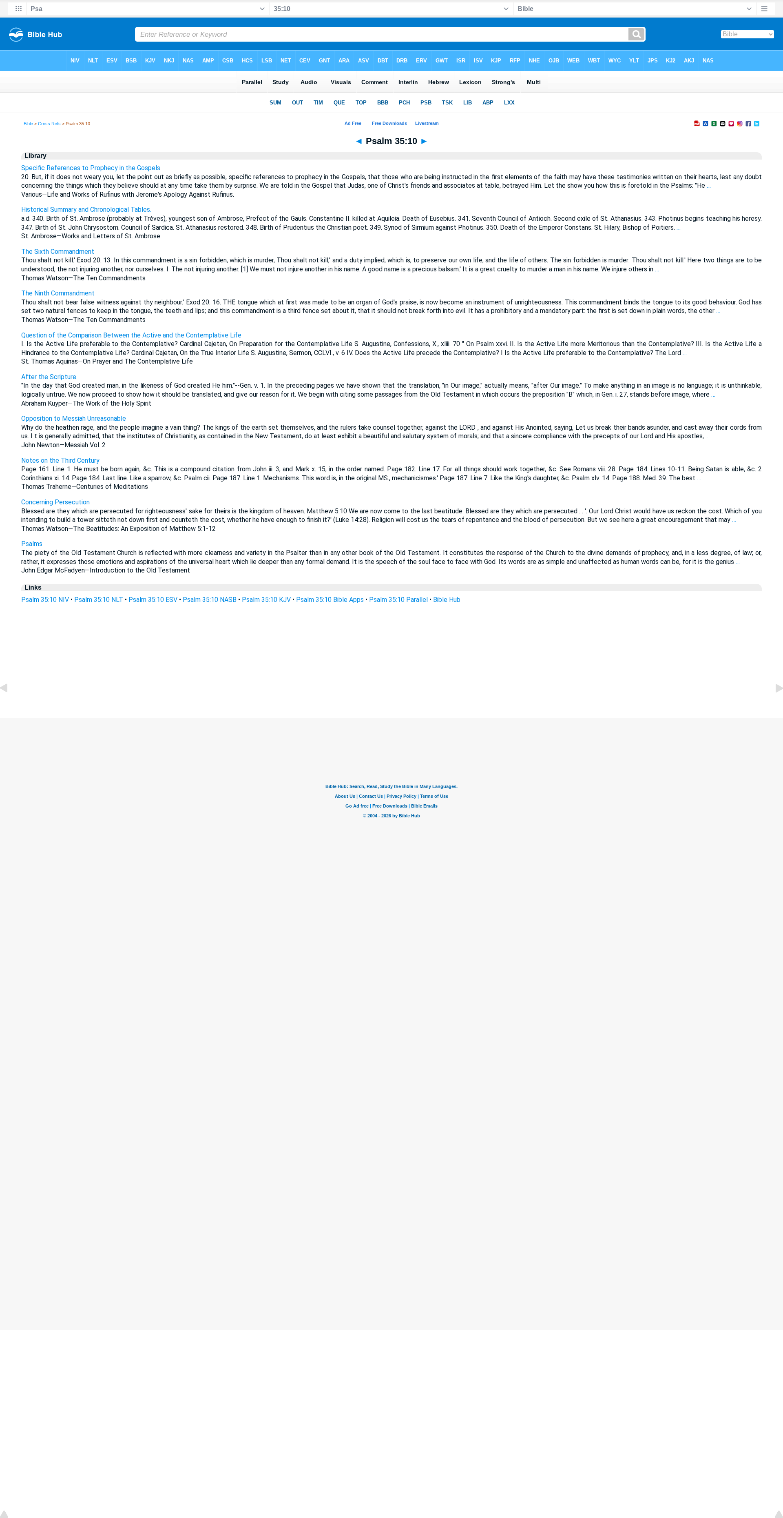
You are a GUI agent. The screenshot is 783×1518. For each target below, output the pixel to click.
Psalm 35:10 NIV (45, 600)
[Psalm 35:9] (10, 706)
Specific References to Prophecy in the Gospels (90, 168)
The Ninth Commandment (58, 293)
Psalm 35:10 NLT (98, 600)
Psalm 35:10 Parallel (398, 600)
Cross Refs (49, 123)
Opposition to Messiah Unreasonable (73, 418)
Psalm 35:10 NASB (210, 600)
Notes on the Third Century (60, 460)
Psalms (31, 544)
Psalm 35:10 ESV (152, 600)
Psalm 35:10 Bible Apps (330, 600)
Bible (28, 123)
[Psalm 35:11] (773, 706)
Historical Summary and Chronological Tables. (86, 209)
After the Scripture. (49, 377)
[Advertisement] (391, 668)
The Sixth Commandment (57, 251)
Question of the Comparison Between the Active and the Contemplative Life (131, 335)
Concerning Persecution (55, 502)
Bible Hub (446, 600)
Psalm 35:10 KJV (266, 600)
